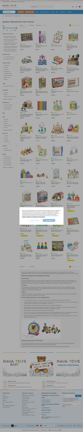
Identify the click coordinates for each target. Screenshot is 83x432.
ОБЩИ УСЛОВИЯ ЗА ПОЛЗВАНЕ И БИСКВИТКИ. (33, 216)
